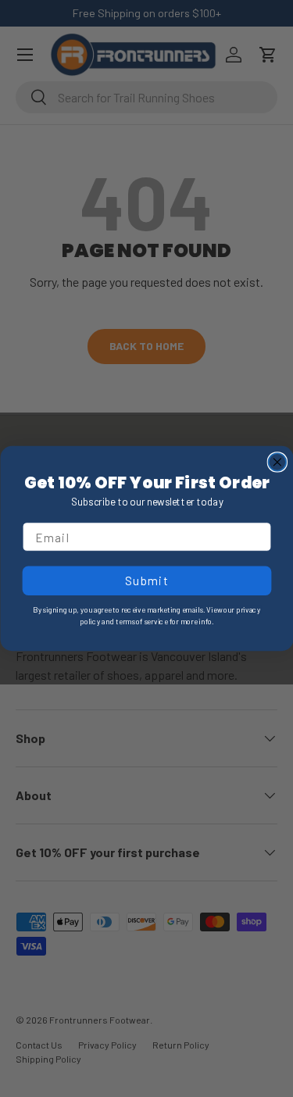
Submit (146, 581)
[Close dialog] (277, 462)
